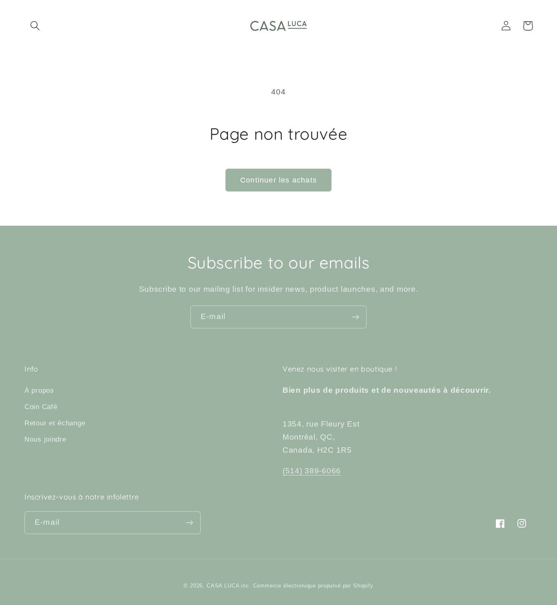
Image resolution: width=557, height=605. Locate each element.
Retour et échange (54, 423)
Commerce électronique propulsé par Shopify (313, 586)
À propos (39, 390)
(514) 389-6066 (312, 470)
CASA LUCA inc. (229, 586)
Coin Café (40, 407)
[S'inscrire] (355, 317)
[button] (35, 26)
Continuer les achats (278, 180)
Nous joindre (45, 439)
